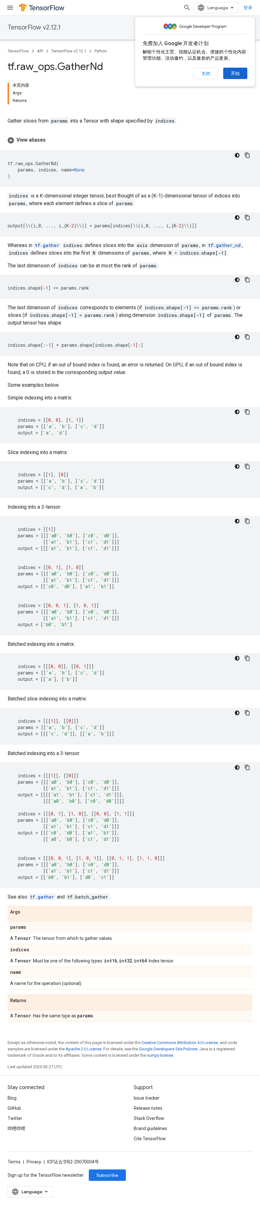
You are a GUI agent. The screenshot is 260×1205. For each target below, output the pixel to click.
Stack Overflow (149, 1118)
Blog (12, 1098)
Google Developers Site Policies (168, 1049)
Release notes (148, 1108)
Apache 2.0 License (83, 1049)
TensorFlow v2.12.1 (34, 27)
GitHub (14, 1108)
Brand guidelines (150, 1128)
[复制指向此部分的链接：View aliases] (52, 140)
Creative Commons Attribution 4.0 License (179, 1042)
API (40, 51)
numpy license (160, 1055)
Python (100, 51)
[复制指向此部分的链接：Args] (26, 912)
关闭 (205, 74)
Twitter (15, 1118)
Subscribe (107, 1175)
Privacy (34, 1161)
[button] (130, 140)
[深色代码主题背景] (237, 155)
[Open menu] (10, 7)
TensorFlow (18, 51)
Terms (14, 1161)
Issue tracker (146, 1098)
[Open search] (187, 7)
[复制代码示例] (247, 155)
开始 (235, 73)
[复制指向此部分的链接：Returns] (32, 1001)
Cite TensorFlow (150, 1138)
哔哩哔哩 (16, 1128)
